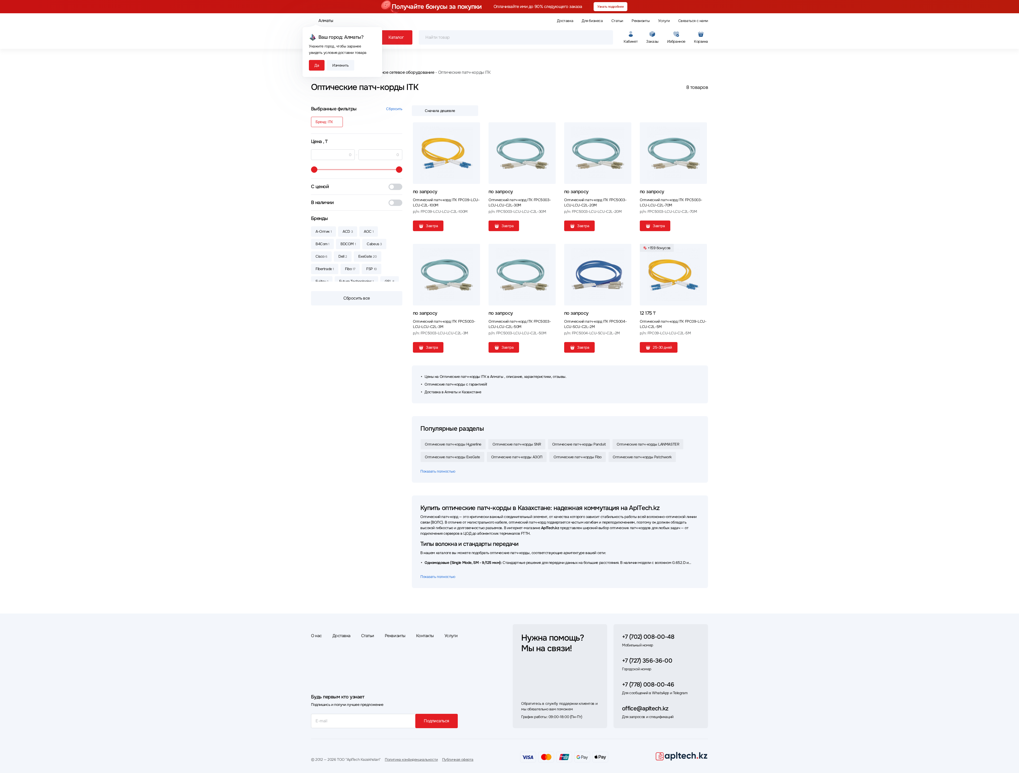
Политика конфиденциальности (411, 759)
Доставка (565, 20)
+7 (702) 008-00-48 (648, 637)
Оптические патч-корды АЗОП (516, 457)
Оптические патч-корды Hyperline (453, 444)
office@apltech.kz (645, 708)
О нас (316, 635)
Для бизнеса (592, 20)
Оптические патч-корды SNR (517, 444)
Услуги (664, 20)
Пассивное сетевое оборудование (400, 72)
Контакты (425, 635)
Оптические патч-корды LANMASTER (648, 444)
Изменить (340, 65)
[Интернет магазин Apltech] (681, 756)
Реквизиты (641, 20)
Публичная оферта (457, 759)
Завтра (432, 225)
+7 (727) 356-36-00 (647, 660)
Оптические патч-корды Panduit (579, 444)
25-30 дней (662, 347)
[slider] (314, 169)
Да (316, 65)
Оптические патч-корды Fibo (578, 457)
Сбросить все (356, 298)
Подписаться (436, 721)
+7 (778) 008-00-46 (648, 684)
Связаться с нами (693, 20)
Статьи (617, 20)
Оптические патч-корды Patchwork (642, 457)
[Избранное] (473, 128)
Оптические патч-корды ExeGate (452, 457)
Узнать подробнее (610, 7)
